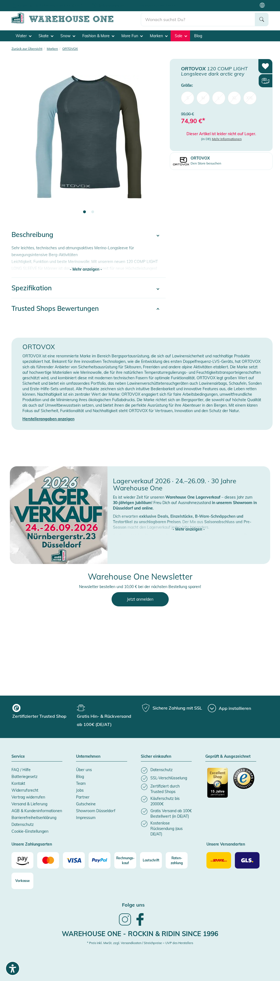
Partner (82, 797)
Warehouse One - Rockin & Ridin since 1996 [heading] (140, 934)
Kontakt (18, 783)
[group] (43, 712)
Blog (198, 35)
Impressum (85, 817)
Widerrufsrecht (24, 790)
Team (81, 783)
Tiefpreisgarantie (111, 5)
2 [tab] (92, 212)
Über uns (84, 769)
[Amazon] (22, 860)
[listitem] (166, 770)
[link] (125, 924)
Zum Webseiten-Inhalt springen (28, 2)
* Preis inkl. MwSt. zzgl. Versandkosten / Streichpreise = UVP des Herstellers (140, 943)
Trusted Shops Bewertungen (55, 308)
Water (22, 35)
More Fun (130, 35)
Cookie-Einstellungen (29, 831)
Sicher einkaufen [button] (156, 756)
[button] (188, 524)
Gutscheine (86, 803)
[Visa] (74, 860)
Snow (66, 35)
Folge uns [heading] (133, 905)
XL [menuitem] (234, 98)
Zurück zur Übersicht (26, 49)
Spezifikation (31, 288)
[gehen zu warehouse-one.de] (76, 22)
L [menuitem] (219, 98)
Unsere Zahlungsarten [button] (31, 844)
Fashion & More (96, 35)
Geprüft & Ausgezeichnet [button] (227, 756)
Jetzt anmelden (140, 599)
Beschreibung (32, 234)
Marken (157, 35)
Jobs (80, 790)
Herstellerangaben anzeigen (48, 418)
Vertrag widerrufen (28, 797)
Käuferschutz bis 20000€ (158, 5)
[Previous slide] (21, 140)
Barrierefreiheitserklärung (33, 817)
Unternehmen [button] (88, 756)
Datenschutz (22, 824)
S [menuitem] (187, 98)
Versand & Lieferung (29, 803)
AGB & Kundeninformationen (36, 810)
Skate (44, 35)
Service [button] (18, 756)
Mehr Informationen (227, 139)
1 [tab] (84, 212)
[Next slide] (156, 140)
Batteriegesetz (24, 776)
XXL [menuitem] (249, 98)
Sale (179, 35)
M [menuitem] (203, 98)
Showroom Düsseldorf (95, 810)
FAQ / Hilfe (21, 769)
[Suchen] (262, 19)
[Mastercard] (48, 860)
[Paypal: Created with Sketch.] (99, 860)
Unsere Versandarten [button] (225, 844)
